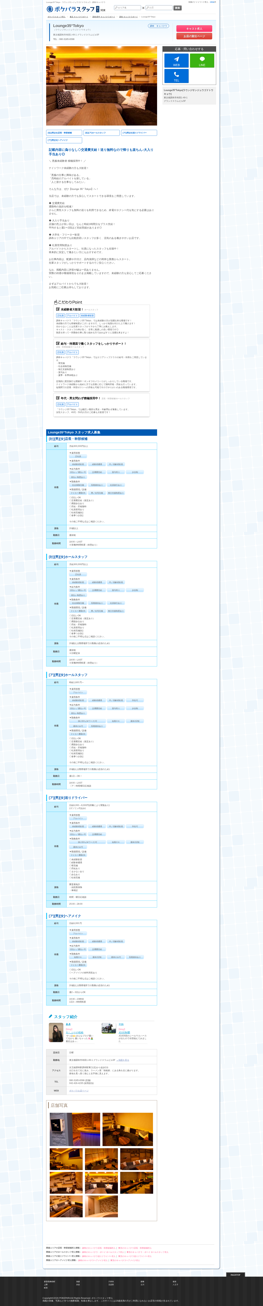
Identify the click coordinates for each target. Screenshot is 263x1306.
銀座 (174, 1282)
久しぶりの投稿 (74, 1032)
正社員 (60, 315)
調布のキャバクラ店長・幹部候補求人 (99, 1248)
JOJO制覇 (124, 1032)
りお (121, 1024)
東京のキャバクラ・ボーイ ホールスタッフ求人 (148, 1252)
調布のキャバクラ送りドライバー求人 (99, 1256)
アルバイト (72, 315)
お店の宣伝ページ (194, 36)
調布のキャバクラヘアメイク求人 (93, 1260)
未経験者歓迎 (87, 315)
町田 (46, 1288)
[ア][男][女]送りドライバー (135, 133)
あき (68, 1024)
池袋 (78, 1282)
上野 (46, 1285)
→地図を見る (122, 1060)
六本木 (111, 1282)
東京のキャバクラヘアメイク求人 (125, 1260)
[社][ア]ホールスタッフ (95, 133)
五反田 (111, 1285)
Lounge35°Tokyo (68, 26)
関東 (103, 10)
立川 (142, 1285)
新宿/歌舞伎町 (49, 1282)
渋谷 (78, 1285)
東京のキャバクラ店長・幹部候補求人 (135, 1248)
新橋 (142, 1282)
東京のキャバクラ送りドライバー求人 (135, 1256)
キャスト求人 (194, 28)
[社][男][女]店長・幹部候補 (60, 133)
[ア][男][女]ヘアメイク (58, 140)
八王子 (175, 1285)
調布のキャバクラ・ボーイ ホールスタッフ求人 (103, 1252)
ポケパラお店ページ (79, 1090)
